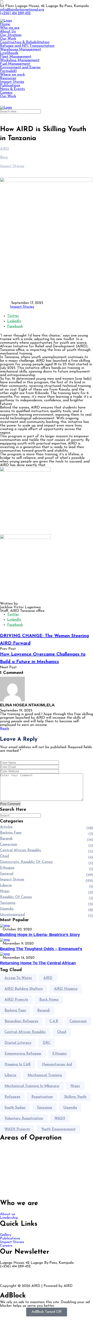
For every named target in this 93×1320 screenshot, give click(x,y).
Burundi (6, 838)
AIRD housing (65, 989)
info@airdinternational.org (22, 9)
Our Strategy (11, 35)
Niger (5, 891)
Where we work (12, 74)
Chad (4, 856)
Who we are (9, 28)
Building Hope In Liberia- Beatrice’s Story (40, 934)
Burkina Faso (10, 833)
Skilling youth (75, 1097)
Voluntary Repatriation (24, 1118)
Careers (6, 92)
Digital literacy (18, 1043)
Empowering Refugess (23, 1053)
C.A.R (53, 1021)
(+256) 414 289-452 (15, 13)
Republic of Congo (16, 897)
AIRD (47, 978)
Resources (8, 78)
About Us (8, 31)
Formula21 (8, 71)
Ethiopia (7, 868)
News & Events (12, 89)
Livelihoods (9, 53)
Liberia (6, 885)
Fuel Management (15, 64)
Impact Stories (12, 82)
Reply (4, 728)
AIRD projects (16, 999)
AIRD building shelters (24, 989)
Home (5, 24)
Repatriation (42, 1097)
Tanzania (7, 903)
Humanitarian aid (57, 1064)
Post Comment (10, 804)
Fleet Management (15, 56)
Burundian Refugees (21, 1021)
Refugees (12, 1097)
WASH (59, 1118)
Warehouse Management (20, 49)
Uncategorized (12, 914)
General (6, 874)
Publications (10, 85)
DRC (47, 1043)
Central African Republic (20, 850)
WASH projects (17, 1129)
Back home (49, 999)
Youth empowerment (58, 1129)
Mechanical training (45, 1075)
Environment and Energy (20, 67)
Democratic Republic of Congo (26, 862)
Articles (6, 827)
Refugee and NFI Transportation (27, 46)
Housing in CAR (18, 1064)
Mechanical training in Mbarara (32, 1086)
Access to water (18, 978)
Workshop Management (20, 60)
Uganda (7, 909)
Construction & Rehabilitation (24, 42)
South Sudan (15, 1107)
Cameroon (8, 844)
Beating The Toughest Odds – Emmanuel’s (41, 949)
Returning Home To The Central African (38, 963)
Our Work (8, 38)
